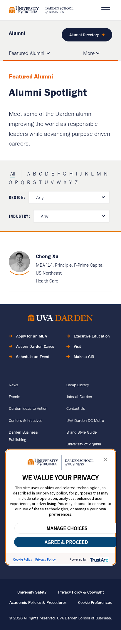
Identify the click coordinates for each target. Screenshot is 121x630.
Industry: (19, 216)
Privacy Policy (45, 559)
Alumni (17, 33)
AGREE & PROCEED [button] (66, 542)
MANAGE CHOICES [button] (66, 528)
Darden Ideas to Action (28, 408)
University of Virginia (83, 444)
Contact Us (75, 408)
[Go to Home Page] (60, 319)
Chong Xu (47, 256)
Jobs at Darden (79, 396)
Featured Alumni (26, 53)
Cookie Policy (22, 559)
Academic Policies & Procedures (37, 602)
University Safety (31, 592)
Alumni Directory (84, 34)
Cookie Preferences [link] (95, 602)
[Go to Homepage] (41, 10)
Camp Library (77, 384)
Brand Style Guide (81, 432)
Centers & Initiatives (26, 420)
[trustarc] (99, 559)
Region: (17, 197)
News (13, 384)
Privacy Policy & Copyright (81, 592)
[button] (105, 461)
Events (14, 396)
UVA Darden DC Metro (85, 420)
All (12, 173)
